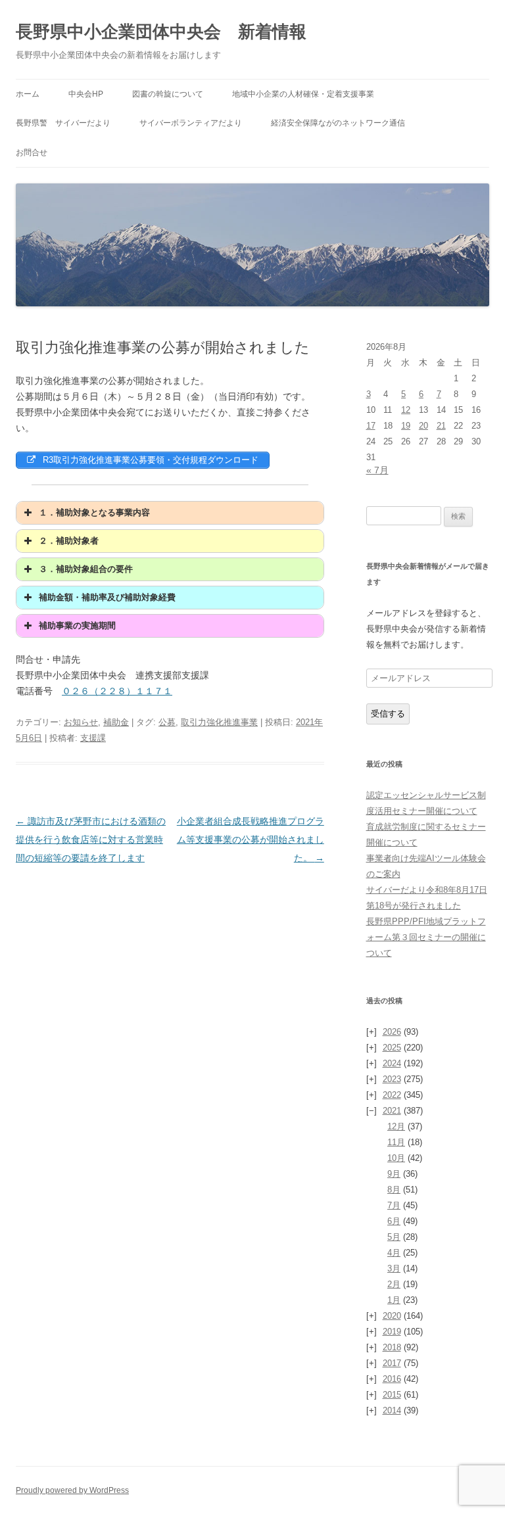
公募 (167, 722)
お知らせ (81, 722)
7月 (393, 1205)
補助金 (116, 722)
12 (405, 410)
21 (441, 426)
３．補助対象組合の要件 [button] (86, 569)
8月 (393, 1190)
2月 (393, 1284)
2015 (392, 1395)
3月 (393, 1268)
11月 (396, 1142)
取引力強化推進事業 (219, 722)
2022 (392, 1095)
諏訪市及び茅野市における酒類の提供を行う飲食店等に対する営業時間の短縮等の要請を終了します (91, 839)
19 (405, 426)
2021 (392, 1111)
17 (370, 426)
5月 (393, 1237)
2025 (392, 1048)
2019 (392, 1332)
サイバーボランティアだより (190, 123)
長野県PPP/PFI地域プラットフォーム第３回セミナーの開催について (426, 937)
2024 (392, 1063)
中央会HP (85, 94)
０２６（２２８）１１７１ (117, 691)
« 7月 (377, 470)
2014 (392, 1410)
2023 (392, 1079)
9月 (393, 1174)
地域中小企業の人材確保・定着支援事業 (303, 94)
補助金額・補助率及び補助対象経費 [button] (107, 597)
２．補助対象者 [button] (69, 541)
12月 (396, 1126)
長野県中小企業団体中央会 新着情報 (161, 31)
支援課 (93, 738)
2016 (392, 1379)
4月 (393, 1253)
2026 (392, 1032)
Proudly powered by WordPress (72, 1490)
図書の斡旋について (167, 94)
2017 (392, 1363)
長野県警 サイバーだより (63, 123)
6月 (393, 1221)
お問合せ (31, 152)
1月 (393, 1300)
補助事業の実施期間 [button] (77, 625)
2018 (392, 1347)
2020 (392, 1316)
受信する (388, 714)
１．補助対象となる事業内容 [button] (94, 512)
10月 (396, 1158)
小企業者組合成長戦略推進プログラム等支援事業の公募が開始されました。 (250, 839)
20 (423, 426)
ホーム (27, 94)
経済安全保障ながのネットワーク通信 (338, 123)
